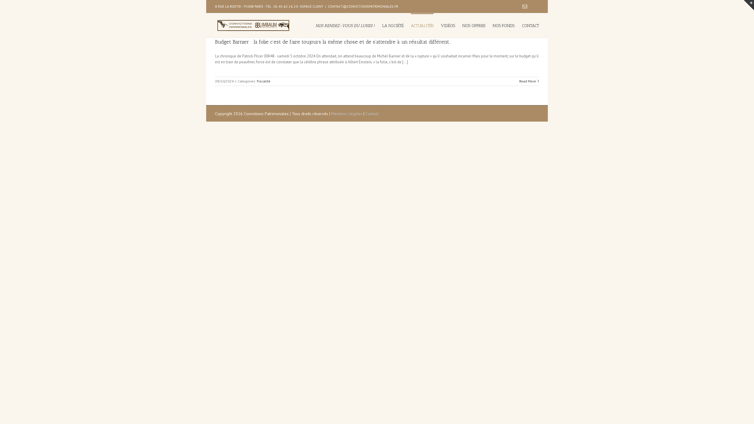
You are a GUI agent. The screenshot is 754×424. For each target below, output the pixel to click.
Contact (372, 113)
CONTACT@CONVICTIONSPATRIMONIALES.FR (363, 6)
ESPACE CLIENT (311, 6)
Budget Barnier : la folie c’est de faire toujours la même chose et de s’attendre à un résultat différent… (333, 42)
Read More (527, 81)
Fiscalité (263, 81)
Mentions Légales (346, 113)
